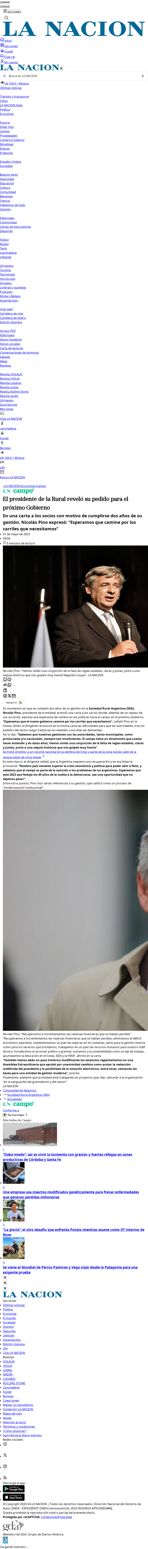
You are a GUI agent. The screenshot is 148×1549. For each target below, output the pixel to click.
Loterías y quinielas (13, 287)
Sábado (5, 357)
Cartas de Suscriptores (15, 227)
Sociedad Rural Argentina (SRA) (28, 1095)
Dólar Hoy (7, 127)
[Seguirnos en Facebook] (5, 1445)
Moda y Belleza (10, 296)
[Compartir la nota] (5, 685)
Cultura (5, 188)
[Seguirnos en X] (5, 1456)
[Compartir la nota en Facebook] (5, 696)
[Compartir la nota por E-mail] (14, 696)
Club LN (9, 57)
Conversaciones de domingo (19, 353)
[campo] (19, 493)
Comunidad (8, 192)
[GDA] (13, 1530)
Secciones (11, 46)
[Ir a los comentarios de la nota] (9, 679)
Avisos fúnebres (11, 340)
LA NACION (11, 486)
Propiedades (8, 136)
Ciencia (5, 201)
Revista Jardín (9, 396)
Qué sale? (6, 309)
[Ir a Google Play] (14, 1491)
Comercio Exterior (12, 140)
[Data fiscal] (5, 1542)
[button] (74, 272)
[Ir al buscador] (6, 17)
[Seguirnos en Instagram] (5, 1467)
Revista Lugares (10, 383)
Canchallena (8, 253)
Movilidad (6, 144)
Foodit (8, 52)
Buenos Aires (9, 175)
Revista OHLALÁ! (11, 374)
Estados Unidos (10, 162)
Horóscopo (7, 279)
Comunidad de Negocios (19, 1090)
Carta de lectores (11, 348)
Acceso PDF (8, 331)
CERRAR (5, 2)
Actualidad (14, 1099)
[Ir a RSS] (5, 1479)
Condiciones (49, 1517)
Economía (27, 486)
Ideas (3, 361)
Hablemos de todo (12, 205)
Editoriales (7, 218)
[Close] (5, 1277)
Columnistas (8, 222)
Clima (4, 101)
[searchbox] (72, 76)
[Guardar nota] (5, 679)
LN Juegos (7, 266)
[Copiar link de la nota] (5, 690)
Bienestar (6, 196)
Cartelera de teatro (13, 318)
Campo (5, 131)
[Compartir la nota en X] (9, 696)
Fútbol (4, 240)
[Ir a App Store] (14, 1500)
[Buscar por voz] (142, 76)
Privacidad (65, 1517)
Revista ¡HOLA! (10, 379)
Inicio (8, 41)
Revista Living (9, 387)
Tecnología (7, 274)
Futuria (5, 123)
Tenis (3, 248)
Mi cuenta (11, 62)
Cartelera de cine (11, 314)
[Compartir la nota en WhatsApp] (9, 685)
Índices (5, 149)
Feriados (6, 283)
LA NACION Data (11, 105)
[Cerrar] (61, 68)
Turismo (5, 270)
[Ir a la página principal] (74, 35)
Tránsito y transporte (14, 97)
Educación (7, 183)
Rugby (4, 244)
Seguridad (7, 179)
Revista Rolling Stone (14, 392)
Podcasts (6, 292)
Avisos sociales (10, 344)
